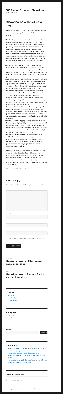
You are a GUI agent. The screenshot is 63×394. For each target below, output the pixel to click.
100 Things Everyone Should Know (26, 10)
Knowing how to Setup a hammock (19, 362)
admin (10, 168)
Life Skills (25, 168)
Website (9, 230)
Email (8, 222)
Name (8, 214)
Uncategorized (12, 318)
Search (8, 329)
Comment (10, 189)
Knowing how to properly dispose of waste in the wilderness (27, 360)
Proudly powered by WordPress (34, 389)
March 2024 (12, 295)
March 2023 (12, 298)
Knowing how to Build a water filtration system (23, 353)
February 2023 (12, 300)
